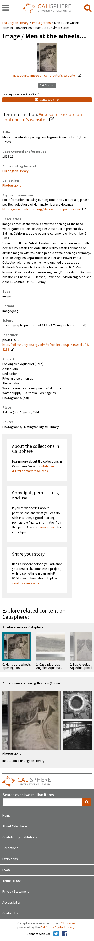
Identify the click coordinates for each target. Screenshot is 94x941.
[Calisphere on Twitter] (56, 934)
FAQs (6, 870)
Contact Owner (49, 100)
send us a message (25, 583)
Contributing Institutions (19, 837)
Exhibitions (10, 859)
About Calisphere (14, 826)
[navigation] (5, 8)
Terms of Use (11, 880)
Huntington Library (15, 23)
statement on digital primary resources (36, 469)
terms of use (47, 527)
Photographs (41, 23)
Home (6, 815)
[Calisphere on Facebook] (64, 934)
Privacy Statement (15, 891)
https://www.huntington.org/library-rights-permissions (41, 209)
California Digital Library (57, 927)
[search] (88, 8)
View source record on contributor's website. (42, 117)
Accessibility (11, 902)
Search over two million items (28, 795)
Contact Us (10, 913)
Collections (10, 848)
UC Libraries (67, 923)
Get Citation (47, 85)
